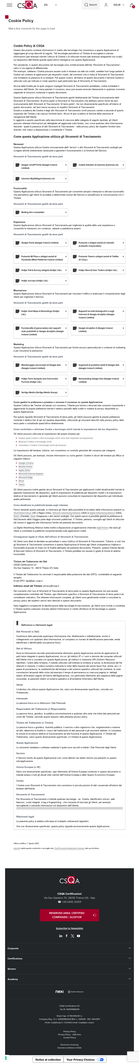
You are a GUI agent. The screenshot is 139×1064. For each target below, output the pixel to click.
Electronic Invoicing (69, 1044)
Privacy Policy (69, 1031)
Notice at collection (48, 1059)
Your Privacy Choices (80, 1059)
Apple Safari (24, 470)
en (45, 5)
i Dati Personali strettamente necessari (69, 848)
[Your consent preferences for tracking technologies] (6, 1058)
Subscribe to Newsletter (69, 928)
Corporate (13, 948)
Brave (21, 480)
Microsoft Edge (26, 477)
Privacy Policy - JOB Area (69, 1034)
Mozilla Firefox (25, 466)
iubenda (17, 848)
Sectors (12, 969)
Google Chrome (26, 463)
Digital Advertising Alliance (102, 513)
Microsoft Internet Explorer (31, 473)
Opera (22, 484)
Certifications (15, 958)
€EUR (117, 5)
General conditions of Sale (69, 1047)
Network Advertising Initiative (66, 513)
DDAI (33, 516)
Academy (13, 979)
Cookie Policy (69, 1037)
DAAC (17, 516)
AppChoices (102, 527)
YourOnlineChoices (23, 513)
